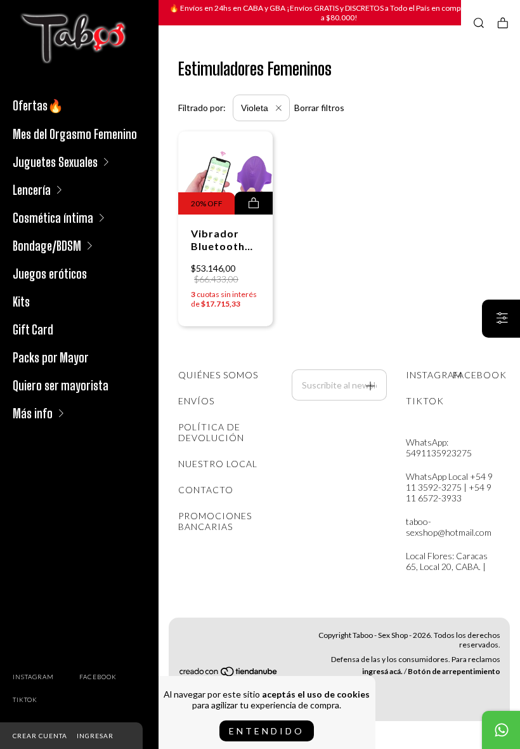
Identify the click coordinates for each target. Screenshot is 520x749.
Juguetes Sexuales (55, 161)
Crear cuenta (40, 735)
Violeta (256, 108)
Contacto (205, 489)
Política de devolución (211, 432)
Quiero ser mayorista (60, 385)
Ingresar (95, 735)
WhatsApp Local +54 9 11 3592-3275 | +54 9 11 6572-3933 (449, 487)
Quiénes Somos (218, 374)
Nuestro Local (217, 463)
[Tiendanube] (229, 673)
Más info (33, 413)
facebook (98, 676)
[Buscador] (479, 23)
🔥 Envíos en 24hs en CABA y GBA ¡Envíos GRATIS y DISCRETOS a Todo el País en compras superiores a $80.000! (339, 12)
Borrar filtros (319, 107)
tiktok (25, 699)
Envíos (196, 400)
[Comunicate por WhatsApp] (501, 730)
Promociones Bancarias (215, 521)
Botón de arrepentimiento (454, 671)
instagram (33, 676)
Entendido (266, 731)
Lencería (32, 189)
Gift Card (33, 329)
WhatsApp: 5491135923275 (439, 447)
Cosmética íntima (53, 217)
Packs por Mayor (51, 357)
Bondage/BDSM (47, 245)
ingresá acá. (382, 671)
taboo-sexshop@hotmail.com (448, 527)
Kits (21, 301)
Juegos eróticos (50, 273)
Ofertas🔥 (38, 105)
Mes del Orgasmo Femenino (75, 134)
